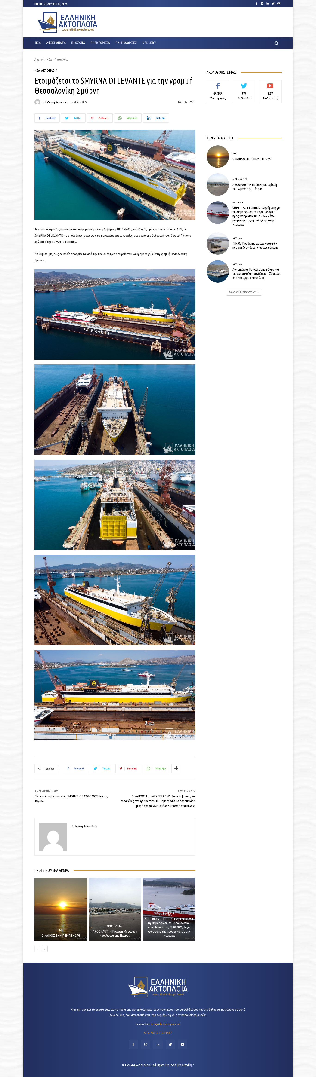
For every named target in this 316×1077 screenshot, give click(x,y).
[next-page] (45, 949)
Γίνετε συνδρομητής (270, 85)
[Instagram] (262, 3)
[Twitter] (273, 3)
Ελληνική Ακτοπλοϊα (56, 102)
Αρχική (38, 59)
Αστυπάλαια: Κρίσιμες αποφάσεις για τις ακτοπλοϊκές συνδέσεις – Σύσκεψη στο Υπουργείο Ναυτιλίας (256, 273)
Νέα (49, 59)
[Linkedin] (267, 3)
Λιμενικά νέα (114, 925)
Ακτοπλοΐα (61, 59)
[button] (276, 43)
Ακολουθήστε (244, 83)
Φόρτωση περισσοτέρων (242, 292)
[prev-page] (37, 949)
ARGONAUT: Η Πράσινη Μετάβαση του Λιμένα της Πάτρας (115, 933)
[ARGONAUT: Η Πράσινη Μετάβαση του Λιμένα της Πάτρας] (115, 909)
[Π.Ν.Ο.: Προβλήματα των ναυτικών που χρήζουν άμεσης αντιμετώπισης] (218, 243)
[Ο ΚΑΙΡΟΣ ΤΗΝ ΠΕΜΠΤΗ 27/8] (60, 909)
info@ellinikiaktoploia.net (165, 1024)
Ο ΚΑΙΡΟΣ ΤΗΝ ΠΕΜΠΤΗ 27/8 (61, 935)
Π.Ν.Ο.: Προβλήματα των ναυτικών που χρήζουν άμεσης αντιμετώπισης (255, 245)
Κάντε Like (218, 83)
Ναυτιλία (237, 238)
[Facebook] (256, 3)
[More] (176, 768)
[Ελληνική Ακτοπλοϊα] (38, 102)
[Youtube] (279, 3)
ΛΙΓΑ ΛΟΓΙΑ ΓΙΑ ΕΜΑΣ (158, 1033)
